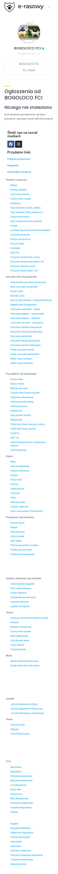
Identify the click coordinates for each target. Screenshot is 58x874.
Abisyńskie (15, 767)
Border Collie (16, 291)
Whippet (14, 729)
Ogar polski (16, 540)
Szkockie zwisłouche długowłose (26, 855)
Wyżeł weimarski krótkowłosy (25, 665)
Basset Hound (17, 522)
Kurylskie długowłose (20, 807)
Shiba (13, 497)
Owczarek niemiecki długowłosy (26, 327)
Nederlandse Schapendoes (23, 304)
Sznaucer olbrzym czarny (22, 266)
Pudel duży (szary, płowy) (23, 428)
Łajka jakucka (17, 488)
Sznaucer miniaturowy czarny (25, 257)
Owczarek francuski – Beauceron (26, 322)
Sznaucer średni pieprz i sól (24, 270)
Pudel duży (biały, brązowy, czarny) (27, 424)
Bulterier (14, 622)
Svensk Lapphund (19, 506)
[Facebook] (10, 144)
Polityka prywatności (18, 158)
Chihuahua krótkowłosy (22, 401)
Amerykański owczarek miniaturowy (28, 282)
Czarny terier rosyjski (20, 198)
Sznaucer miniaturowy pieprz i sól (27, 261)
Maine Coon (16, 794)
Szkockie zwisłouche (20, 850)
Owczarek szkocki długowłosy (25, 340)
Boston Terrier (17, 383)
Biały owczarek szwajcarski (24, 286)
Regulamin (13, 165)
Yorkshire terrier (18, 649)
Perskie (14, 812)
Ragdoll (14, 823)
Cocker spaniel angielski (22, 584)
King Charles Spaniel (20, 415)
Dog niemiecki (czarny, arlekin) (25, 207)
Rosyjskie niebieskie (20, 828)
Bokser (13, 185)
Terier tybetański (18, 450)
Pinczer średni (17, 243)
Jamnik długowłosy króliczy (24, 704)
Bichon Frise (16, 379)
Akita (12, 461)
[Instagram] (18, 144)
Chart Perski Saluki (19, 733)
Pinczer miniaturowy (20, 239)
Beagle (13, 527)
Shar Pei (14, 252)
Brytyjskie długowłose (21, 776)
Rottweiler (15, 248)
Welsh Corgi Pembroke (21, 363)
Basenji (14, 475)
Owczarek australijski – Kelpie (25, 309)
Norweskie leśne (18, 864)
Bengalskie (15, 771)
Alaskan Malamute (19, 470)
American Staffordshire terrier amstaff (29, 618)
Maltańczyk (16, 419)
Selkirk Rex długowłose (21, 832)
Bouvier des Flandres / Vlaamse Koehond (30, 300)
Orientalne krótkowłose (21, 803)
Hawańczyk (16, 410)
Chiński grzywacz (19, 406)
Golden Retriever (18, 593)
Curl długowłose (18, 785)
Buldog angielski (18, 189)
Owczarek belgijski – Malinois (25, 318)
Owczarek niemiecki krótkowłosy (26, 331)
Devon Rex (15, 789)
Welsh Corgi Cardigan (21, 358)
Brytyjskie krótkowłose (21, 780)
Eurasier (14, 484)
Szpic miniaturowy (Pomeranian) (26, 511)
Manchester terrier (19, 636)
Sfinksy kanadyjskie (20, 837)
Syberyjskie (16, 841)
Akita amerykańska (19, 466)
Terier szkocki (17, 645)
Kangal (13, 225)
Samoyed (15, 493)
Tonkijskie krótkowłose (21, 859)
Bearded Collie (17, 295)
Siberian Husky (17, 502)
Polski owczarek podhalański (24, 354)
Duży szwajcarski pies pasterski (26, 221)
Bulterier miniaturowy (21, 627)
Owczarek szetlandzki (21, 336)
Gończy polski (17, 536)
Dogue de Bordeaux (20, 216)
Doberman (15, 203)
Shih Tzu (14, 437)
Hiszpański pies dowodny (23, 597)
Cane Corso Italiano (20, 194)
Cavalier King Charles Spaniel (25, 392)
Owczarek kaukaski (20, 234)
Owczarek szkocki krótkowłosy (25, 345)
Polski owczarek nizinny (22, 349)
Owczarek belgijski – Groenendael (27, 313)
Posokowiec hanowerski (22, 554)
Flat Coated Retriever (20, 588)
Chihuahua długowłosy (21, 397)
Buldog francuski (18, 388)
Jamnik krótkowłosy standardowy (27, 713)
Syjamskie (15, 846)
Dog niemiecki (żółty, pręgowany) (26, 212)
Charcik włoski (17, 724)
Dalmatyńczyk (17, 531)
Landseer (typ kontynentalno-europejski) (30, 230)
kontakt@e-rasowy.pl (19, 171)
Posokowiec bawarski (21, 549)
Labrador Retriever (19, 601)
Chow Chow (16, 479)
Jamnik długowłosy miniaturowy (26, 708)
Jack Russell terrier (19, 640)
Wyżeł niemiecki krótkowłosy (24, 661)
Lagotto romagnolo (20, 606)
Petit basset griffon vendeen (24, 545)
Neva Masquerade (19, 798)
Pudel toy (15, 433)
